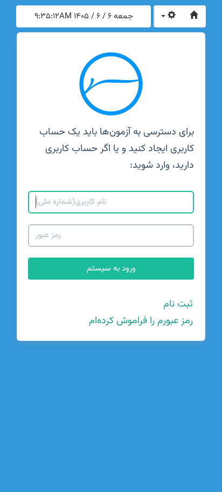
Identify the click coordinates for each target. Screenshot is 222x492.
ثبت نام (178, 304)
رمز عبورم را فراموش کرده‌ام (141, 321)
